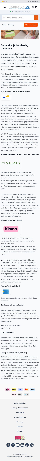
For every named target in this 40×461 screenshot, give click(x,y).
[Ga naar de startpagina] (18, 7)
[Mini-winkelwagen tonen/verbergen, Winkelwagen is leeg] (34, 7)
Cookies (19, 442)
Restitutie (19, 423)
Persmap (19, 432)
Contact (19, 437)
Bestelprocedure (19, 414)
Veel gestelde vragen (19, 418)
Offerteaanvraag (29, 25)
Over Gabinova (19, 428)
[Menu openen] (4, 7)
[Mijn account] (31, 7)
